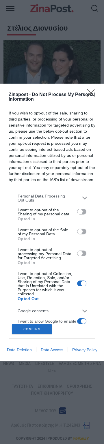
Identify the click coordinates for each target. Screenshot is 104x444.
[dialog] (52, 222)
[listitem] (52, 198)
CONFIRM (32, 329)
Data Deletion (19, 349)
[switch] (81, 212)
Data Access (52, 349)
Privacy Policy (84, 349)
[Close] (92, 94)
